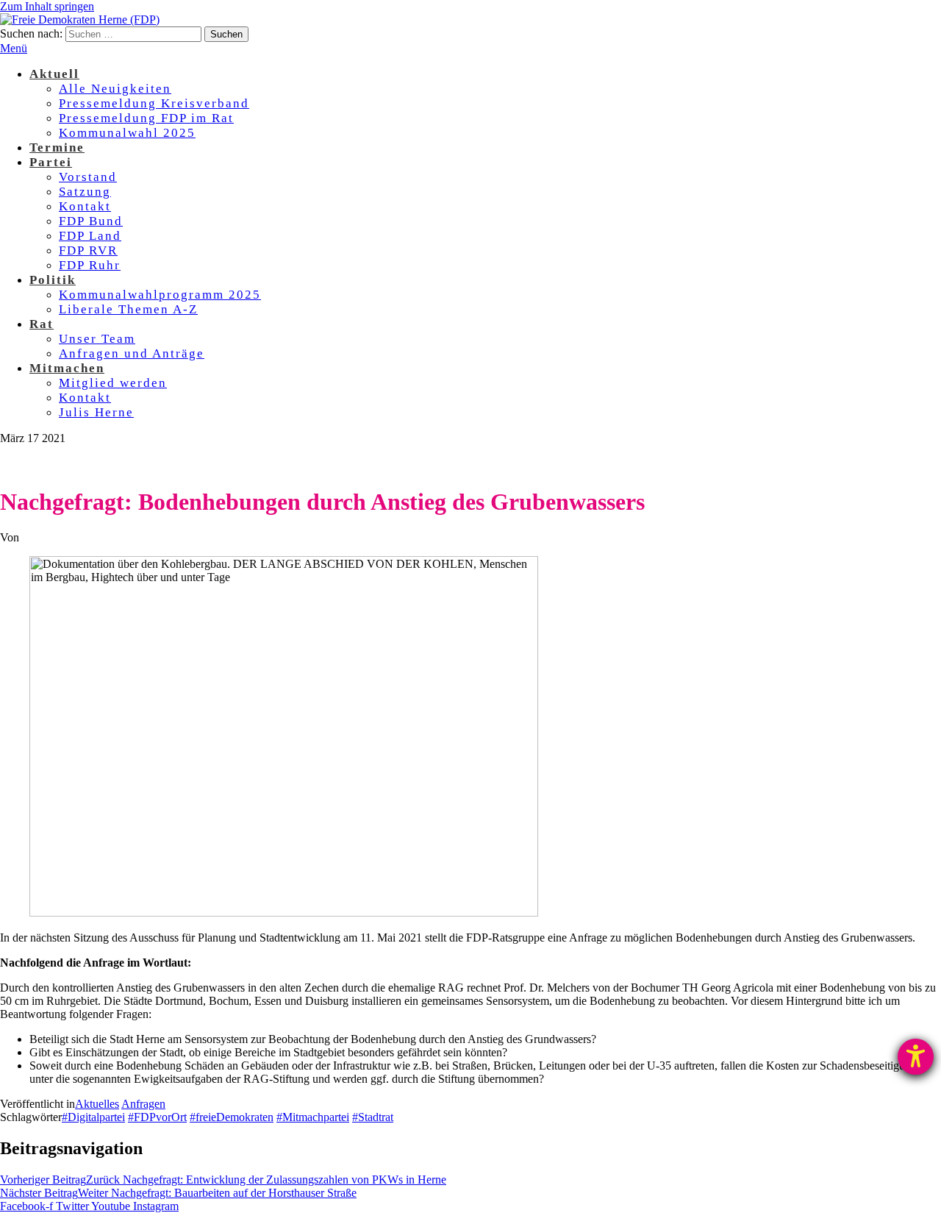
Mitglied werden (113, 383)
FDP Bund (91, 221)
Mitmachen (66, 368)
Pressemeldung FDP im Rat (146, 118)
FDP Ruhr (90, 265)
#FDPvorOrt (157, 1117)
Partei (50, 162)
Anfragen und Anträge (131, 353)
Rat (41, 324)
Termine (57, 147)
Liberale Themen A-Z (128, 309)
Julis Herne (96, 412)
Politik (52, 280)
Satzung (85, 192)
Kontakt (85, 206)
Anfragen (143, 1104)
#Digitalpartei (93, 1117)
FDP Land (90, 236)
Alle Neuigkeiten (115, 89)
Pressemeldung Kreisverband (154, 103)
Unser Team (97, 339)
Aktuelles (97, 1104)
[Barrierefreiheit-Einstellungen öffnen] (916, 1057)
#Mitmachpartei (312, 1117)
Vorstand (88, 177)
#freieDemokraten (231, 1117)
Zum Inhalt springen (47, 6)
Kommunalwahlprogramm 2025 (160, 295)
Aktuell (54, 74)
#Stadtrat (372, 1117)
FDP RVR (88, 250)
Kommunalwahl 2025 (127, 133)
